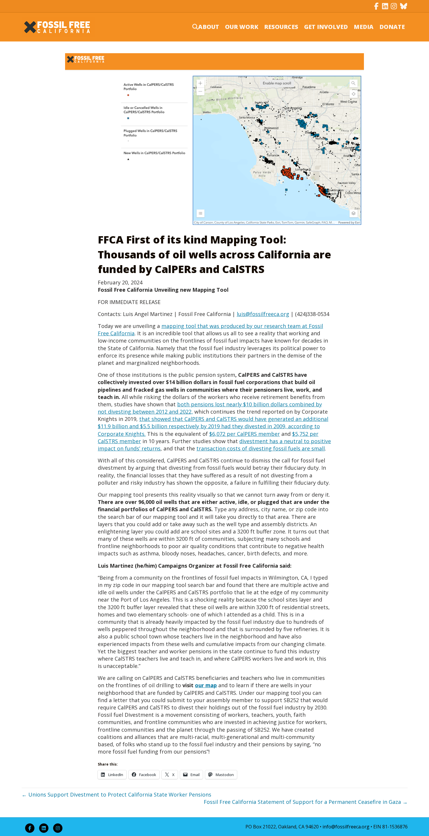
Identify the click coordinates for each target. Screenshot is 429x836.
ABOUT (208, 27)
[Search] (191, 27)
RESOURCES (281, 27)
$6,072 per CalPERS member (244, 433)
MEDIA (364, 27)
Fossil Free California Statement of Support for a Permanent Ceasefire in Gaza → (306, 801)
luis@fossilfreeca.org (263, 313)
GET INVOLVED (326, 27)
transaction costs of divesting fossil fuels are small (260, 448)
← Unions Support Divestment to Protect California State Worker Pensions (116, 794)
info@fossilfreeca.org (345, 826)
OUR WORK (241, 27)
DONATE (392, 27)
